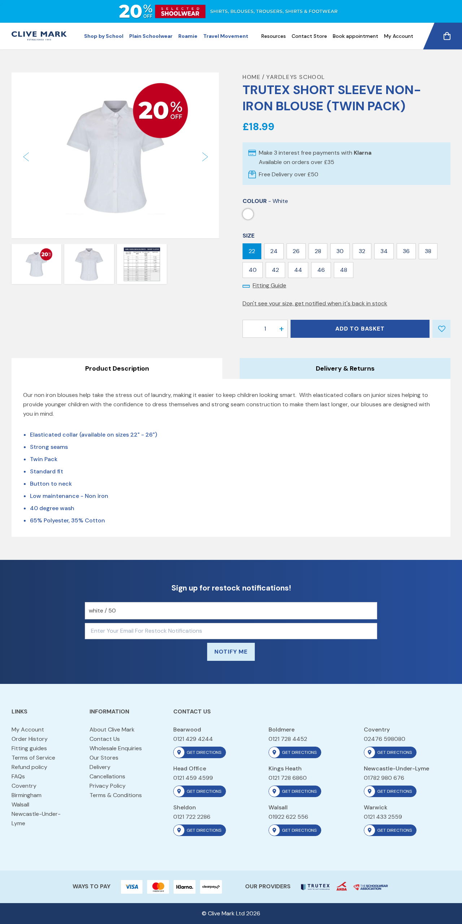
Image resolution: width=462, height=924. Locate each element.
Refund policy (29, 767)
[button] (26, 157)
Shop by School (103, 36)
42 (275, 270)
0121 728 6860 (288, 778)
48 (343, 270)
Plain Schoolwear (151, 36)
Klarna (362, 152)
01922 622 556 (288, 817)
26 (296, 251)
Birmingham (27, 795)
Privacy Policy (108, 786)
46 (321, 270)
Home (252, 77)
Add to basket (359, 328)
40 (253, 270)
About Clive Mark (112, 729)
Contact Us (105, 739)
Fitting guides (29, 748)
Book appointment (355, 36)
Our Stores (104, 757)
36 (406, 251)
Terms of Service (33, 757)
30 (340, 251)
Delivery (100, 767)
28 (318, 251)
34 (384, 251)
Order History (30, 739)
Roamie (187, 36)
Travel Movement (225, 36)
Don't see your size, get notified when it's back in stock (315, 303)
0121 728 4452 (288, 739)
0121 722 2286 (191, 817)
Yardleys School (295, 77)
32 (362, 251)
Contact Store (309, 36)
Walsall (20, 804)
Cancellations (107, 776)
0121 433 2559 (383, 817)
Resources (273, 36)
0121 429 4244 (193, 739)
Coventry (24, 786)
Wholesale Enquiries (116, 748)
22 (252, 251)
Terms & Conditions (116, 795)
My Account (398, 36)
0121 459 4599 (193, 778)
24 (274, 251)
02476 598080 (384, 739)
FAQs (18, 776)
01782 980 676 (384, 778)
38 (428, 251)
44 (298, 270)
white (248, 214)
